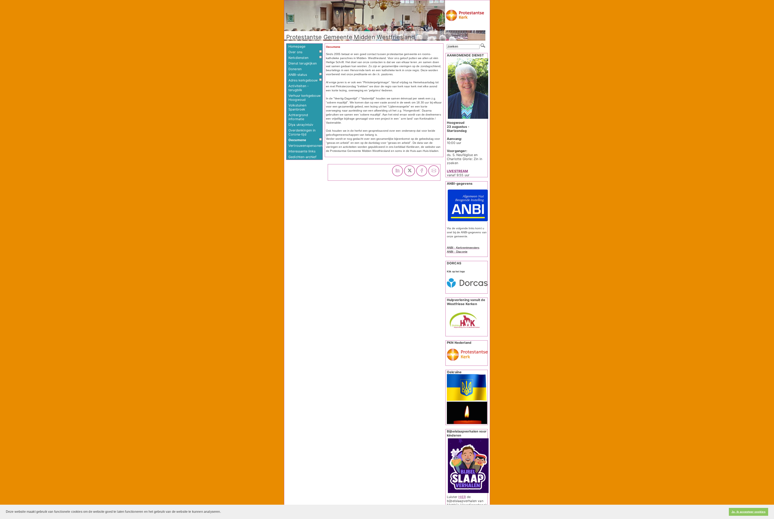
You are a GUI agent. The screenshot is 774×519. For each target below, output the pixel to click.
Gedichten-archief (302, 157)
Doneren (295, 69)
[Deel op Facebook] (421, 170)
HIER (462, 497)
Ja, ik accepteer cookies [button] (748, 511)
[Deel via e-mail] (433, 170)
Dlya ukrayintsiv (300, 125)
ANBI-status (297, 75)
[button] (222, 512)
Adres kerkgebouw (303, 80)
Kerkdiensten (298, 58)
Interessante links (301, 151)
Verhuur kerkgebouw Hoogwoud (304, 98)
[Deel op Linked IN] (397, 170)
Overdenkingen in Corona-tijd (302, 132)
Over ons (295, 52)
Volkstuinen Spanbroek (297, 107)
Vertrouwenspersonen (305, 146)
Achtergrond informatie (298, 117)
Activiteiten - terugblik (298, 88)
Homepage (296, 46)
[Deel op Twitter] (409, 170)
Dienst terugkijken (302, 63)
